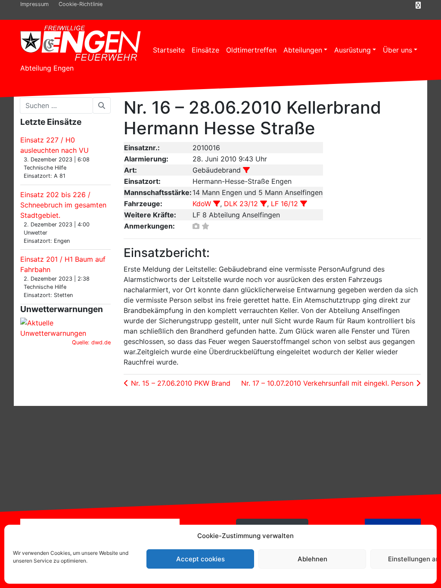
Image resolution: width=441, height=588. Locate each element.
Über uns (397, 50)
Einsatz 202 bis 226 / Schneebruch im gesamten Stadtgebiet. (63, 205)
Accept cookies (200, 559)
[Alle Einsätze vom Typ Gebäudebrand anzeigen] (246, 170)
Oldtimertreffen (251, 50)
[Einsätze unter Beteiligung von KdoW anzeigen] (216, 203)
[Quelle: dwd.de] (65, 327)
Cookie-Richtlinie (80, 4)
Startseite (169, 50)
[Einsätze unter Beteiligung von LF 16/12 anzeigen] (303, 203)
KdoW (202, 203)
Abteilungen (302, 50)
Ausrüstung (352, 50)
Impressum (34, 4)
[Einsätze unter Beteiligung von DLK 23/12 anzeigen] (263, 203)
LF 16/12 (284, 203)
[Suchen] (102, 105)
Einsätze (205, 50)
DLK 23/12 (241, 203)
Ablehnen (312, 559)
